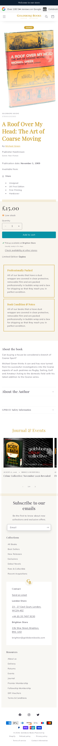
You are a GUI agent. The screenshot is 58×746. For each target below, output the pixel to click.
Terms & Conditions (17, 698)
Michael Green (12, 146)
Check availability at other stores (21, 250)
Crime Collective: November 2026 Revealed (27, 475)
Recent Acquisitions (17, 573)
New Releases (15, 554)
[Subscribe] (48, 527)
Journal (11, 678)
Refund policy (25, 736)
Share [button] (8, 176)
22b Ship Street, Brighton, (25, 628)
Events (11, 673)
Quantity (6, 220)
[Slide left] (23, 487)
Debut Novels (14, 564)
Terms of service (19, 741)
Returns (11, 668)
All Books (12, 544)
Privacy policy (41, 736)
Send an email (19, 595)
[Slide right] (35, 487)
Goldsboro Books (27, 733)
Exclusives (13, 559)
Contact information (40, 741)
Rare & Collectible (16, 569)
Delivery (12, 663)
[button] (4, 17)
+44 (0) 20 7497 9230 (23, 616)
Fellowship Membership (19, 688)
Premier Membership (18, 683)
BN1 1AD (17, 631)
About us (12, 659)
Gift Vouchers (14, 693)
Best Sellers (14, 549)
